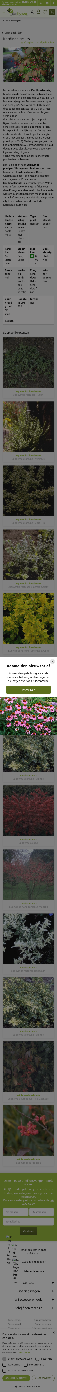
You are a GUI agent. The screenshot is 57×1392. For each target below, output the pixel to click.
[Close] (52, 661)
